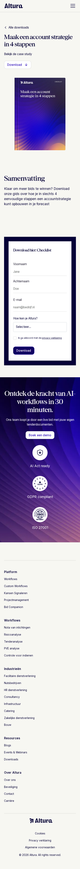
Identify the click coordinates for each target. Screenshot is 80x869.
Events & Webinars (15, 752)
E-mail (17, 300)
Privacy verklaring (40, 840)
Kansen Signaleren (15, 593)
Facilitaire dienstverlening (20, 676)
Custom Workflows (16, 586)
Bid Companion (13, 607)
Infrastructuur (12, 703)
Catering (9, 711)
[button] (72, 6)
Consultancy (12, 696)
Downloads (11, 759)
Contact (9, 793)
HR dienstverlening (15, 690)
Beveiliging (10, 787)
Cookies (40, 833)
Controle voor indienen (18, 655)
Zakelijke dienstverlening (19, 718)
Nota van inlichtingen (17, 627)
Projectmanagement (16, 600)
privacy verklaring (52, 338)
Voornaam (20, 264)
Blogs (7, 745)
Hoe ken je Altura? (25, 318)
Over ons (10, 779)
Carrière (9, 800)
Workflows (10, 579)
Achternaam (21, 281)
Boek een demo (40, 435)
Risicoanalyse (12, 634)
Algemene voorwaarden (40, 847)
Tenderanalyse (13, 641)
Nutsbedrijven (12, 683)
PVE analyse (11, 648)
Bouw (7, 724)
